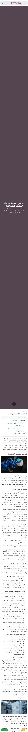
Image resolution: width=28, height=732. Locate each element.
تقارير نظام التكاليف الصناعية (14, 428)
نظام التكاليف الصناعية (18, 427)
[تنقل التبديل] (2, 3)
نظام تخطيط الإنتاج (19, 430)
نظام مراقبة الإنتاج (19, 422)
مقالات (24, 411)
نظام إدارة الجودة (20, 431)
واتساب (4, 730)
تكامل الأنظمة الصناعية (18, 420)
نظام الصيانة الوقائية (19, 433)
